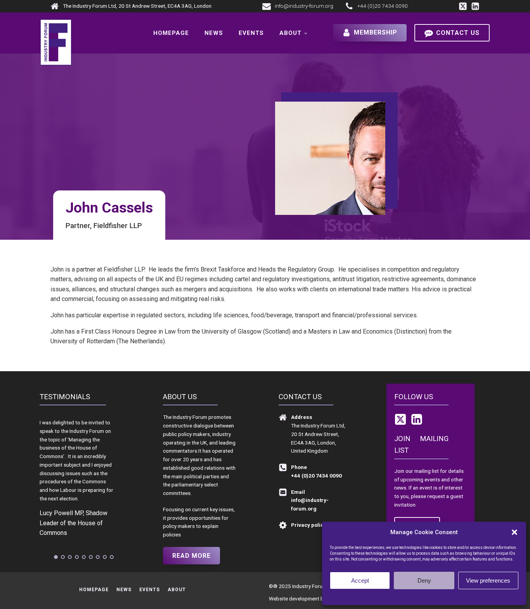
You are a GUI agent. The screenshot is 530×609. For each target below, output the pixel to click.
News (213, 32)
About (290, 32)
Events (251, 32)
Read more (191, 555)
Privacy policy (439, 596)
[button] (514, 532)
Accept (360, 580)
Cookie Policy (408, 596)
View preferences (488, 580)
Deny (424, 580)
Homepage (171, 32)
